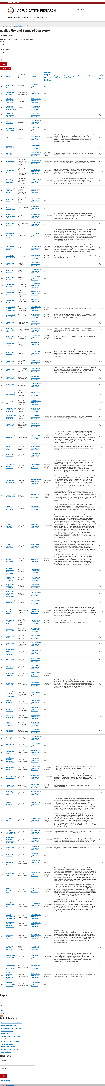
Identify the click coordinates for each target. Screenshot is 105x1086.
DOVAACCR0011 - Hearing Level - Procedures (36, 785)
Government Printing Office (10, 629)
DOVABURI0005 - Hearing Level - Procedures (36, 424)
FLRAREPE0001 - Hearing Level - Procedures (35, 611)
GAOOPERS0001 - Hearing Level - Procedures (36, 330)
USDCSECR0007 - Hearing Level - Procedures (36, 601)
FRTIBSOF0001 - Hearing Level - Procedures (35, 975)
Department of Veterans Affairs (10, 378)
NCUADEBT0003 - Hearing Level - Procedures (36, 966)
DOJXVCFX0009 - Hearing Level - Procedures (36, 200)
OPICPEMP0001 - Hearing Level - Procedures (36, 409)
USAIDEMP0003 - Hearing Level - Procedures (36, 924)
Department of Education (10, 855)
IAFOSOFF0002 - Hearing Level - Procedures (35, 768)
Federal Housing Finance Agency (10, 129)
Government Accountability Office (10, 330)
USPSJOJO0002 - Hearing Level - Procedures (36, 683)
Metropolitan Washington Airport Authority (11, 107)
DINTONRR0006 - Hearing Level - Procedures (36, 385)
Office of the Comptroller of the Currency (10, 100)
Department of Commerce (10, 171)
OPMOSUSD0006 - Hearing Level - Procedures (36, 709)
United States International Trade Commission (10, 570)
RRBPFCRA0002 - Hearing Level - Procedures (36, 890)
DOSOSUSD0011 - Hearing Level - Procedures (36, 636)
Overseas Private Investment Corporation (11, 409)
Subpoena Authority (7, 1031)
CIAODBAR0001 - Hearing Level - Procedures (36, 862)
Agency (8, 77)
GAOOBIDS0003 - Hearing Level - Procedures (36, 793)
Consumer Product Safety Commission (10, 181)
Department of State (10, 637)
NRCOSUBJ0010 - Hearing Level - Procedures (36, 526)
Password (3, 1068)
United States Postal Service (10, 162)
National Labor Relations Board (10, 256)
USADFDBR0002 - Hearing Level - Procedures (36, 651)
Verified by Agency (5, 49)
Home (10, 17)
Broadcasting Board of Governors (10, 936)
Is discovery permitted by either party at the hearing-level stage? (16, 40)
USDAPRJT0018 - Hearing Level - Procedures (36, 278)
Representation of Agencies (9, 1026)
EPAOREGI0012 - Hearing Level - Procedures (35, 235)
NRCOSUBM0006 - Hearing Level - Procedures (36, 559)
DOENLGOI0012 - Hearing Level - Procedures (36, 752)
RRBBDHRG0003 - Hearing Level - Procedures (36, 447)
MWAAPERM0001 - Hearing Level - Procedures (36, 107)
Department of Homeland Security (10, 190)
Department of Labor (10, 362)
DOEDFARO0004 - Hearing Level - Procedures (36, 855)
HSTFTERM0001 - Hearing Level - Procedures (36, 947)
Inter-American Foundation (10, 660)
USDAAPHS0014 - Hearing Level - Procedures (36, 322)
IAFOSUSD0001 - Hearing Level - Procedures (36, 659)
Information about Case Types (10, 1049)
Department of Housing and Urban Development (10, 594)
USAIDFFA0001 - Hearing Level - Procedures (35, 760)
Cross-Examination (6, 1039)
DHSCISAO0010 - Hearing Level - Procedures (36, 190)
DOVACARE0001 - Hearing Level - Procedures (36, 377)
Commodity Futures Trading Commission (10, 984)
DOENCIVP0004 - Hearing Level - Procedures (36, 874)
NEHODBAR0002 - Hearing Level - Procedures (36, 916)
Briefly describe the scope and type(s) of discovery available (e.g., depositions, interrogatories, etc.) (74, 76)
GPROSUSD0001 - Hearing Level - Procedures (36, 629)
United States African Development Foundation (10, 652)
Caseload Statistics (7, 1044)
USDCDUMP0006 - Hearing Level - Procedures (36, 436)
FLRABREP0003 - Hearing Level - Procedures (36, 621)
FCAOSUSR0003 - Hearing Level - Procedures (36, 153)
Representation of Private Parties (11, 1023)
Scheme (33, 77)
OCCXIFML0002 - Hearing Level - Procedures (35, 114)
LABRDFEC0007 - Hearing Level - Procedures (36, 369)
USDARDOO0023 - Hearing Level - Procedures (36, 285)
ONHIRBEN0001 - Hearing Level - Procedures (36, 957)
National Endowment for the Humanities (10, 832)
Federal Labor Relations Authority (10, 611)
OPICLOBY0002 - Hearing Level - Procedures (35, 416)
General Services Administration (11, 777)
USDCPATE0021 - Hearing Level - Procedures (36, 337)
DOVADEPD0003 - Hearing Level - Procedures (36, 393)
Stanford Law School (21, 26)
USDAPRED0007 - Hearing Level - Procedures (36, 271)
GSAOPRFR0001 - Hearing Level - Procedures (36, 777)
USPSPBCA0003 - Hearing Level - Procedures (36, 161)
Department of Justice (10, 200)
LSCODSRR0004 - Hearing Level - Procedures (36, 745)
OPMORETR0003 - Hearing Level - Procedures (36, 702)
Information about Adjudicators (10, 1041)
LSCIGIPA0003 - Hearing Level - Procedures (35, 716)
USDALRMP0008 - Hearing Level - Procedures (36, 263)
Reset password (6, 1080)
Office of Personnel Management (9, 702)
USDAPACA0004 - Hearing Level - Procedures (36, 353)
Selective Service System (10, 208)
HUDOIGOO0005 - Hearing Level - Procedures (36, 694)
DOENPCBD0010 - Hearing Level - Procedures (36, 344)
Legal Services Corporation (10, 122)
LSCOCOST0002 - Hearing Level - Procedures (36, 122)
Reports (40, 17)
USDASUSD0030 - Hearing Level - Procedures (36, 93)
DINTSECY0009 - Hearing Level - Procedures (35, 455)
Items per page (4, 57)
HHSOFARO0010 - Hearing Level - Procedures (36, 585)
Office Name (21, 74)
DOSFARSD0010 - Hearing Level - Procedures (36, 644)
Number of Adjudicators (8, 1047)
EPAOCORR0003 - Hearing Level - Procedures (36, 247)
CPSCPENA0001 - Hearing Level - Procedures (36, 181)
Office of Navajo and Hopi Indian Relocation (10, 957)
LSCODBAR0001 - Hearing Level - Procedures (36, 738)
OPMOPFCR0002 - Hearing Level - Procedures (36, 804)
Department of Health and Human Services (10, 308)
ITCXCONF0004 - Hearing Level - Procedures (36, 570)
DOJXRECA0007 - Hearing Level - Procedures (36, 293)
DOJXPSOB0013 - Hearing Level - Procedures (36, 301)
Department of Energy (10, 344)
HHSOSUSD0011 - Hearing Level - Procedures (36, 578)
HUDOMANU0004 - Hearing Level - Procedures (36, 593)
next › (3, 1010)
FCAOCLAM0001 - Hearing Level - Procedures (36, 146)
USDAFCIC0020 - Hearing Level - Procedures (35, 224)
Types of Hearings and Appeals (10, 1036)
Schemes (25, 17)
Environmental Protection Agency (10, 235)
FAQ (46, 17)
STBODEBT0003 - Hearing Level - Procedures (36, 216)
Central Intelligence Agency (9, 862)
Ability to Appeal (6, 1052)
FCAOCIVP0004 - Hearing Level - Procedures (35, 137)
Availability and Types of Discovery (11, 1028)
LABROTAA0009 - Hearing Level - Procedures (36, 402)
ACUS (10, 26)
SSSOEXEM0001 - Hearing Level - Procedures (36, 208)
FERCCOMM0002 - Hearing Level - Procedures (36, 466)
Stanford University (13, 2)
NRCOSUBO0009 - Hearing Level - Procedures (36, 546)
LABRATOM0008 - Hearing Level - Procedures (36, 361)
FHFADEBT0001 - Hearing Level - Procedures (36, 129)
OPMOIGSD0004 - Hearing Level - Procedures (36, 723)
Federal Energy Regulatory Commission (10, 466)
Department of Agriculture (10, 86)
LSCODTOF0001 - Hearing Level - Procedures (36, 667)
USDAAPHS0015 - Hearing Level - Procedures (36, 86)
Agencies (17, 17)
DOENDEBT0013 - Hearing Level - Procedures (36, 847)
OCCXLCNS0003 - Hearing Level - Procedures (36, 100)
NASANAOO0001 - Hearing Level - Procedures (36, 905)
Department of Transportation (10, 495)
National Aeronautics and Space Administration (10, 905)
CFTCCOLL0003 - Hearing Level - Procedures (36, 984)
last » (3, 1013)
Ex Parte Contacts (6, 1033)
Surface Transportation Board (10, 216)
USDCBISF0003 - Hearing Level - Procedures (35, 171)
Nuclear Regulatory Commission (9, 507)
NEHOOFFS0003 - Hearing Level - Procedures (36, 832)
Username (3, 1060)
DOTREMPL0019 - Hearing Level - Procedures (36, 495)
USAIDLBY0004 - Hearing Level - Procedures (35, 840)
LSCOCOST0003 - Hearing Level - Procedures (36, 730)
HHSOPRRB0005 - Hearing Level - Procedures (36, 308)
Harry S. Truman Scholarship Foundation (10, 947)
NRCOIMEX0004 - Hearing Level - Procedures (36, 507)
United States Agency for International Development (10, 760)
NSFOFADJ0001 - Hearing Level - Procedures (36, 820)
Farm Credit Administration (10, 138)
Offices (32, 17)
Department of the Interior (10, 385)
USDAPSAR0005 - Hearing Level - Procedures (36, 315)
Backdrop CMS (11, 1085)
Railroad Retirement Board (9, 447)
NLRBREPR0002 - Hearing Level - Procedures (36, 256)
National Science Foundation (9, 820)
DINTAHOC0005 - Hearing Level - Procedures (36, 674)
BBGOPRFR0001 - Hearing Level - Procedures (36, 936)
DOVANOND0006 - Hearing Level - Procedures (36, 481)
